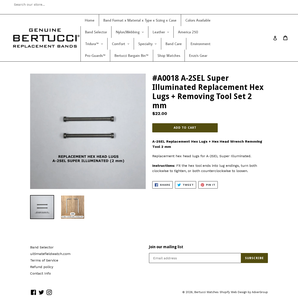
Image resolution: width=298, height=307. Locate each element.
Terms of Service (44, 260)
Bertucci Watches (206, 292)
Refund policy (41, 267)
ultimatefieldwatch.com (50, 254)
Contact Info (40, 273)
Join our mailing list (166, 247)
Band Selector (42, 247)
